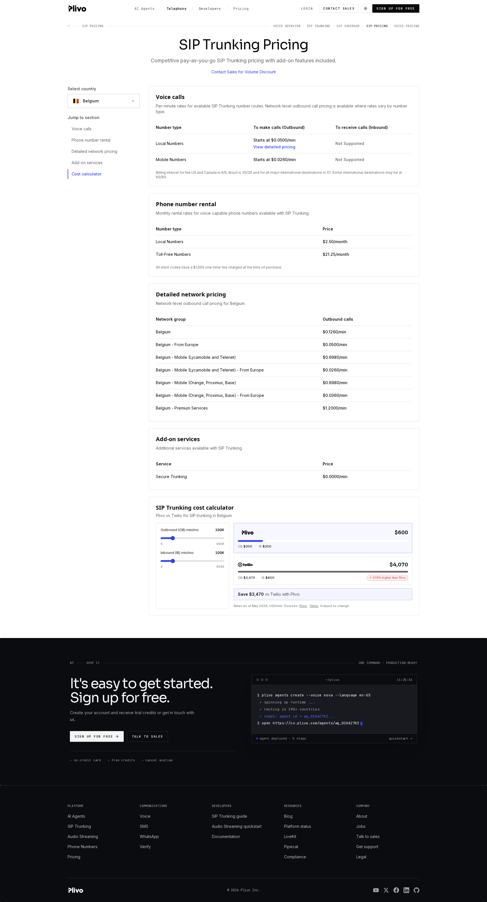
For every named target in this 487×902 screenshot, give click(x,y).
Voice (145, 816)
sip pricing (377, 26)
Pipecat (291, 846)
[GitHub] (416, 890)
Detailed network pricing (94, 151)
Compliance (295, 856)
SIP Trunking (79, 826)
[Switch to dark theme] (365, 8)
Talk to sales (147, 736)
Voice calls (82, 128)
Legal (361, 856)
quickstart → (400, 738)
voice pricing (406, 26)
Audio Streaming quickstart (237, 826)
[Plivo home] (77, 8)
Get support (367, 846)
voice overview (286, 26)
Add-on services (87, 162)
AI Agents (76, 816)
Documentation (226, 836)
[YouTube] (376, 890)
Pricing (74, 856)
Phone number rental (91, 140)
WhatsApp (149, 836)
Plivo (303, 606)
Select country (82, 88)
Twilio (313, 606)
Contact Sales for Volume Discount (243, 71)
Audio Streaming (83, 836)
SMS (144, 826)
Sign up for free (396, 8)
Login (307, 8)
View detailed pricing (274, 146)
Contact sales (339, 8)
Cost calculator (86, 173)
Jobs (361, 826)
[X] (386, 890)
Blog (288, 816)
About (361, 816)
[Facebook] (396, 890)
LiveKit (290, 836)
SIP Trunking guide (229, 816)
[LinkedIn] (406, 890)
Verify (145, 846)
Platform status (297, 826)
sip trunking (318, 26)
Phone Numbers (83, 846)
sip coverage (348, 26)
